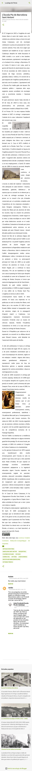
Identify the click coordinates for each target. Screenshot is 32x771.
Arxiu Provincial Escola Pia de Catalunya (21, 604)
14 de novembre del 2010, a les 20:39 (18, 578)
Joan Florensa (23, 556)
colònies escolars (8, 554)
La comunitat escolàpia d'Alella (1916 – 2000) (14, 718)
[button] (3, 25)
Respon (10, 584)
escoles (18, 554)
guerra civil (6, 556)
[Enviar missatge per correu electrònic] (3, 546)
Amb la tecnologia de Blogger (17, 768)
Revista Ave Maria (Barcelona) (11, 559)
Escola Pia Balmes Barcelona (9, 688)
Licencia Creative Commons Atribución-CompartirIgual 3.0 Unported (16, 540)
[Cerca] (29, 3)
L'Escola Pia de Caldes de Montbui (11, 749)
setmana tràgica (8, 562)
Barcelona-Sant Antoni (10, 551)
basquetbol (22, 551)
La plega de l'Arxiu (11, 3)
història (14, 556)
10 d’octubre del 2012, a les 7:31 (17, 589)
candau (10, 587)
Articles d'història (8, 548)
